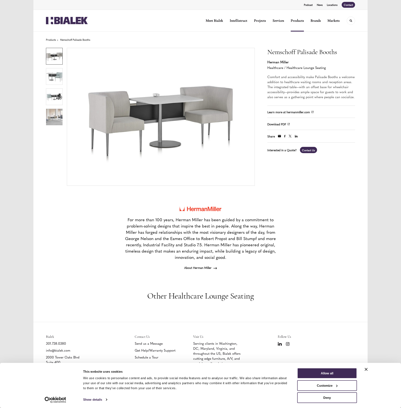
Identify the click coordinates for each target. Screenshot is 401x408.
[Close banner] (366, 369)
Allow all (327, 373)
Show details (92, 399)
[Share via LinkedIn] (296, 136)
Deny (327, 397)
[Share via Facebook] (285, 136)
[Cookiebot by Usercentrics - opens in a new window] (55, 400)
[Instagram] (287, 344)
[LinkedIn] (280, 344)
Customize (324, 385)
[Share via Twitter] (290, 136)
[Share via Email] (279, 136)
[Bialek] (67, 20)
